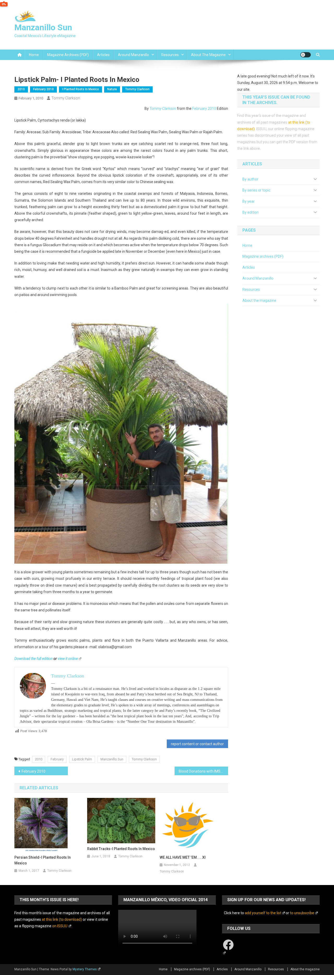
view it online (68, 659)
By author (250, 179)
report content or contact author (197, 744)
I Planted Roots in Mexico (80, 89)
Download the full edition (33, 659)
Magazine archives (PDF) (68, 55)
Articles (103, 55)
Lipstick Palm (82, 759)
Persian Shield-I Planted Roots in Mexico (42, 860)
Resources (170, 55)
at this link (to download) (62, 919)
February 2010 (43, 89)
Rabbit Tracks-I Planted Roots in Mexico (121, 849)
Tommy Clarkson (137, 89)
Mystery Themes (85, 969)
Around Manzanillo (133, 55)
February (57, 759)
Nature (112, 89)
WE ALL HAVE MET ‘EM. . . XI (183, 857)
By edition (250, 212)
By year (248, 201)
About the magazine (208, 55)
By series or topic (256, 190)
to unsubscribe (302, 913)
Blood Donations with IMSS (201, 771)
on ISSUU (59, 926)
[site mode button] (305, 54)
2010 (21, 89)
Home (34, 55)
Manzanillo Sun (43, 27)
